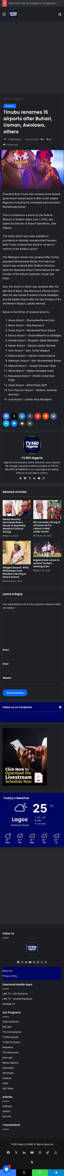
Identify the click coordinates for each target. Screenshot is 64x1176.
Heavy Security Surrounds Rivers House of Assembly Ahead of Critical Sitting (14, 525)
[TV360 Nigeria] (13, 14)
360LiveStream (10, 1021)
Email (6, 663)
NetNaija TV (8, 1004)
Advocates (8, 1068)
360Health (8, 1073)
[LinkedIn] (22, 416)
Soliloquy (7, 1106)
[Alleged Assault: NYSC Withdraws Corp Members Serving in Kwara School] (17, 552)
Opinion (6, 1111)
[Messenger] (14, 423)
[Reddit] (45, 416)
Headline (18, 98)
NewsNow (7, 1047)
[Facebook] (6, 416)
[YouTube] (39, 478)
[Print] (30, 423)
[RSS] (46, 962)
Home (8, 98)
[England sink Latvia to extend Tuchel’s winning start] (47, 549)
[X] (14, 416)
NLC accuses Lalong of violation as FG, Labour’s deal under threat (46, 527)
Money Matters (10, 1062)
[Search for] (60, 15)
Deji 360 (6, 1026)
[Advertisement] (32, 57)
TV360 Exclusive (11, 1042)
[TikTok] (38, 962)
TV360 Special (10, 1037)
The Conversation (11, 1032)
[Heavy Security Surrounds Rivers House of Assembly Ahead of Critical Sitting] (17, 508)
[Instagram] (43, 478)
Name (7, 649)
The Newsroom (10, 1052)
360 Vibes (7, 1088)
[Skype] (6, 423)
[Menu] (4, 15)
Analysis (6, 1078)
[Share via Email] (22, 423)
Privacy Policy (10, 976)
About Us (7, 970)
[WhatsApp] (42, 962)
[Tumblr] (30, 416)
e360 (5, 1083)
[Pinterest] (37, 416)
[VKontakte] (53, 416)
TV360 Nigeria (14, 139)
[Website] (20, 478)
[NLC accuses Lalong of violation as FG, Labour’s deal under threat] (47, 509)
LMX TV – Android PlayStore (17, 998)
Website (7, 678)
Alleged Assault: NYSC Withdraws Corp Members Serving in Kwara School (16, 572)
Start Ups (7, 1057)
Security (6, 1116)
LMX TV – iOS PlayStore (15, 993)
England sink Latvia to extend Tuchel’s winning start (46, 563)
